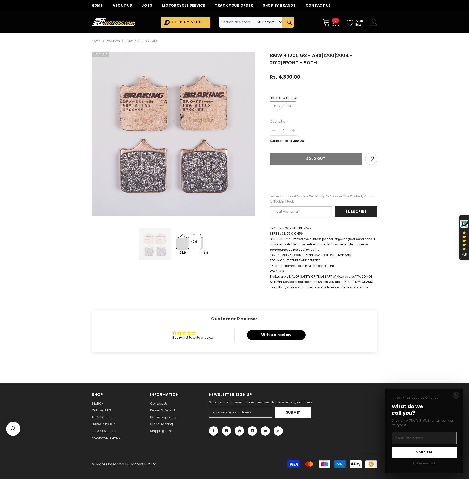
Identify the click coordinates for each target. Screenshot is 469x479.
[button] (13, 429)
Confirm (424, 452)
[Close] (456, 395)
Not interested (424, 463)
